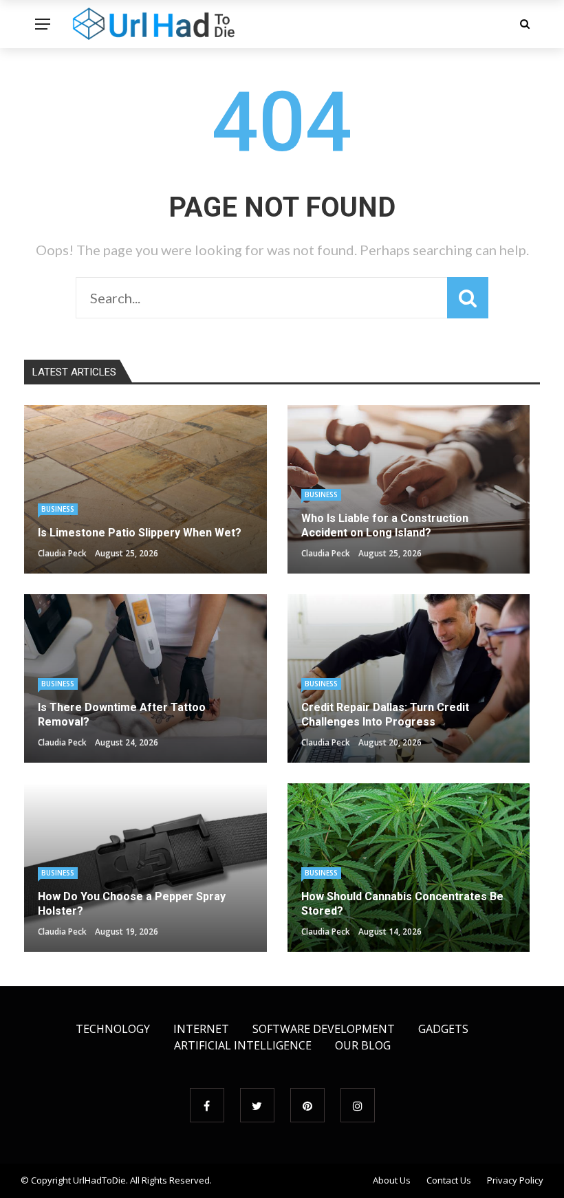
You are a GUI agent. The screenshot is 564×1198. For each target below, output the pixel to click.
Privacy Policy (515, 1180)
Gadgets (443, 1028)
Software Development (323, 1028)
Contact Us (448, 1180)
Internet (201, 1028)
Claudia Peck (62, 553)
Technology (113, 1028)
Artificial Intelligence (243, 1045)
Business (57, 509)
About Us (392, 1180)
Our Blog (363, 1045)
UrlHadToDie (99, 1180)
